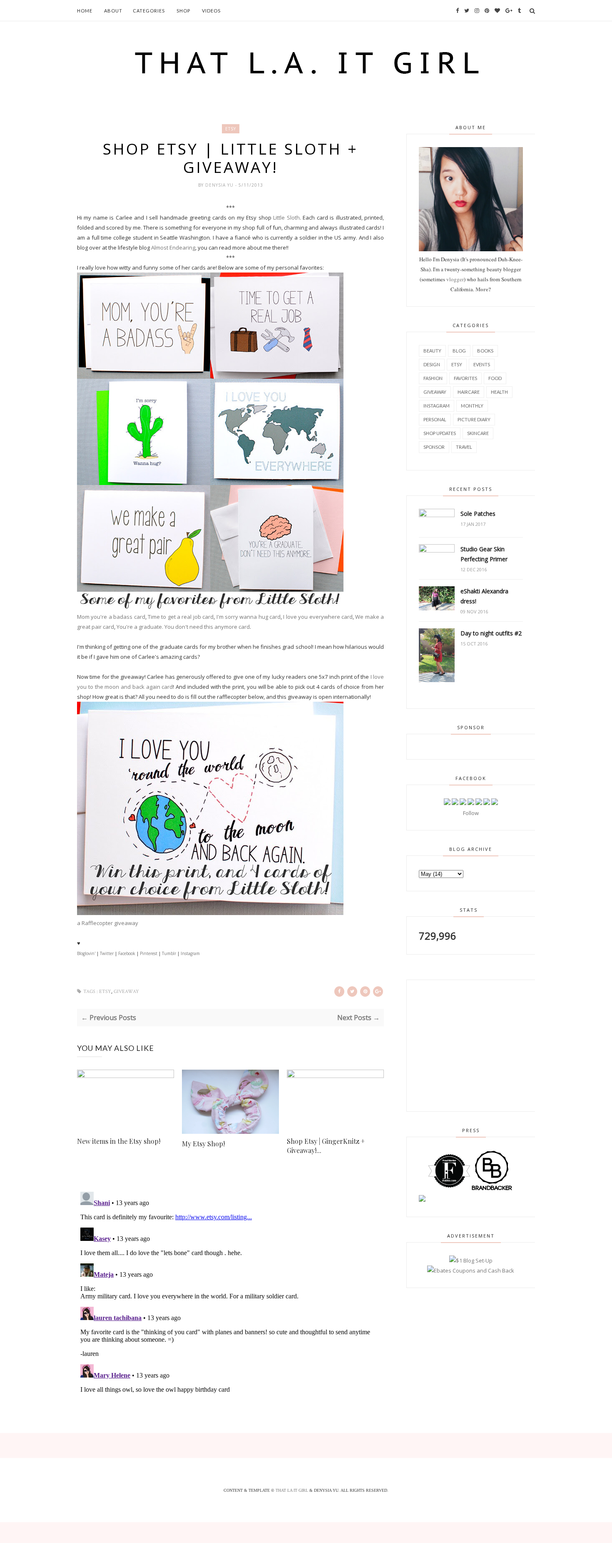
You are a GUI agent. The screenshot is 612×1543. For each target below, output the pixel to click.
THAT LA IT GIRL (292, 1490)
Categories (149, 10)
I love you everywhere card (318, 616)
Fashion (433, 378)
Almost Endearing (173, 247)
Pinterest (148, 953)
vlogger (455, 279)
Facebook (126, 953)
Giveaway (126, 991)
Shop (183, 10)
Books (485, 350)
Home (84, 10)
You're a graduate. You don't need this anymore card (183, 626)
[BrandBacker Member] (492, 1189)
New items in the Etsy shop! (118, 1141)
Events (481, 364)
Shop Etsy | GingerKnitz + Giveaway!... (326, 1146)
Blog (459, 350)
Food (495, 378)
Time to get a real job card (181, 616)
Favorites (465, 378)
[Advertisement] (471, 1044)
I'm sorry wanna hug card (248, 616)
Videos (211, 10)
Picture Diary (474, 419)
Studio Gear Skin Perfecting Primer (484, 554)
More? (483, 289)
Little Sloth (286, 217)
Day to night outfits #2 (491, 633)
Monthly (472, 405)
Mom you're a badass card (111, 616)
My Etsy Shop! (203, 1143)
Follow (471, 813)
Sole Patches (477, 514)
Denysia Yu (220, 185)
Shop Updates (439, 433)
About (113, 10)
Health (499, 392)
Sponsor (434, 447)
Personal (434, 419)
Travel (464, 447)
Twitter (107, 953)
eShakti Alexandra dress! (484, 596)
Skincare (478, 433)
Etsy (230, 129)
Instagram (190, 953)
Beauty (432, 350)
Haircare (469, 392)
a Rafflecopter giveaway (107, 923)
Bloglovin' (86, 953)
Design (431, 364)
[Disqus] (230, 1292)
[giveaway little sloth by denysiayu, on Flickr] (210, 913)
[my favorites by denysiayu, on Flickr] (210, 606)
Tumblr (169, 953)
